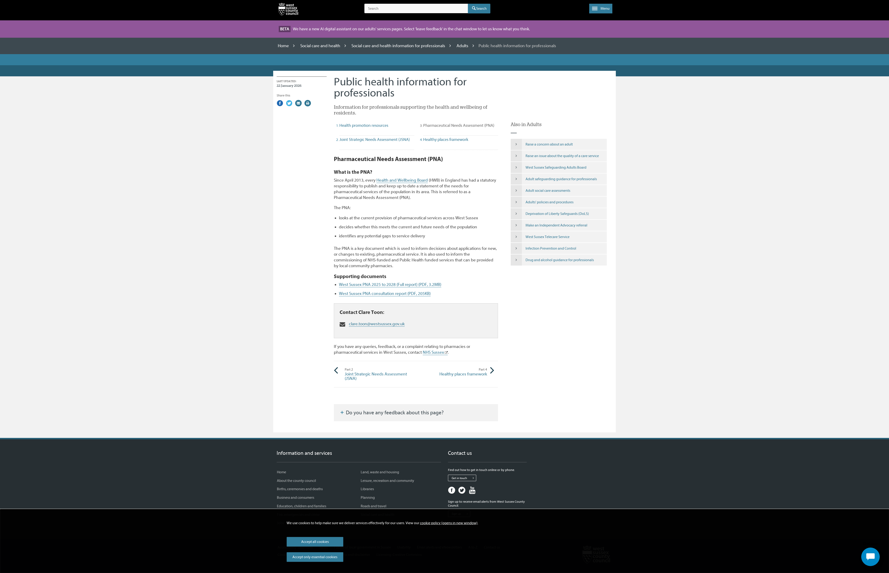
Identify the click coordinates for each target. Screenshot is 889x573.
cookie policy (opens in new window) (449, 523)
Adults (463, 45)
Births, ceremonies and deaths (300, 489)
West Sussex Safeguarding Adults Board (556, 167)
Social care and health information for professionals (398, 45)
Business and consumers (295, 498)
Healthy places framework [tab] (445, 139)
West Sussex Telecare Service (548, 237)
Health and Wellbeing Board (402, 180)
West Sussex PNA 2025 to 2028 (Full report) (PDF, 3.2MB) (390, 284)
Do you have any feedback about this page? (394, 413)
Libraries (367, 489)
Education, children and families (301, 506)
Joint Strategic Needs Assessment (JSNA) (376, 374)
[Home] (288, 10)
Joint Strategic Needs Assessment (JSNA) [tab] (374, 139)
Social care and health (320, 45)
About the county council (296, 481)
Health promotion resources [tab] (363, 125)
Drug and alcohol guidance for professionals (560, 260)
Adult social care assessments (548, 191)
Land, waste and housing (380, 472)
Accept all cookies (315, 542)
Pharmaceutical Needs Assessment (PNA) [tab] (460, 125)
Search (481, 8)
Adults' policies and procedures (549, 202)
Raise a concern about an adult (549, 144)
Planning (368, 498)
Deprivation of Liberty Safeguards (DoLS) (557, 214)
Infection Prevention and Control (551, 248)
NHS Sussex (433, 352)
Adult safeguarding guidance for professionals (561, 179)
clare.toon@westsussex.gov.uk (377, 323)
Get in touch (459, 478)
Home (284, 45)
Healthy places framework (463, 372)
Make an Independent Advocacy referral (556, 225)
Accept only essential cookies (314, 557)
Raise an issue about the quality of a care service (562, 156)
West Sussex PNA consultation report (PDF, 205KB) (385, 293)
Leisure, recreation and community (387, 481)
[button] (600, 8)
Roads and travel (373, 506)
